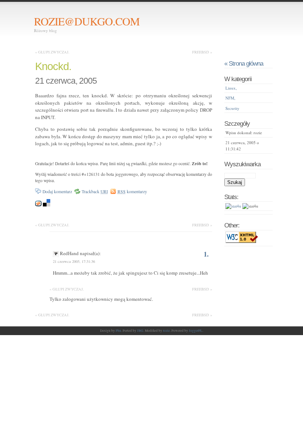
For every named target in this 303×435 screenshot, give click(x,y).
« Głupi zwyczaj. (52, 52)
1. (206, 254)
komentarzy (132, 191)
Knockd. (53, 66)
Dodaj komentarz (57, 191)
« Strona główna (243, 63)
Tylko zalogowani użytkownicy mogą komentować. (101, 299)
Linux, (231, 88)
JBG (140, 330)
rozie (166, 330)
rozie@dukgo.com (87, 21)
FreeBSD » (202, 52)
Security (232, 108)
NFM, (230, 98)
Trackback (95, 191)
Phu (118, 330)
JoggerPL (195, 330)
